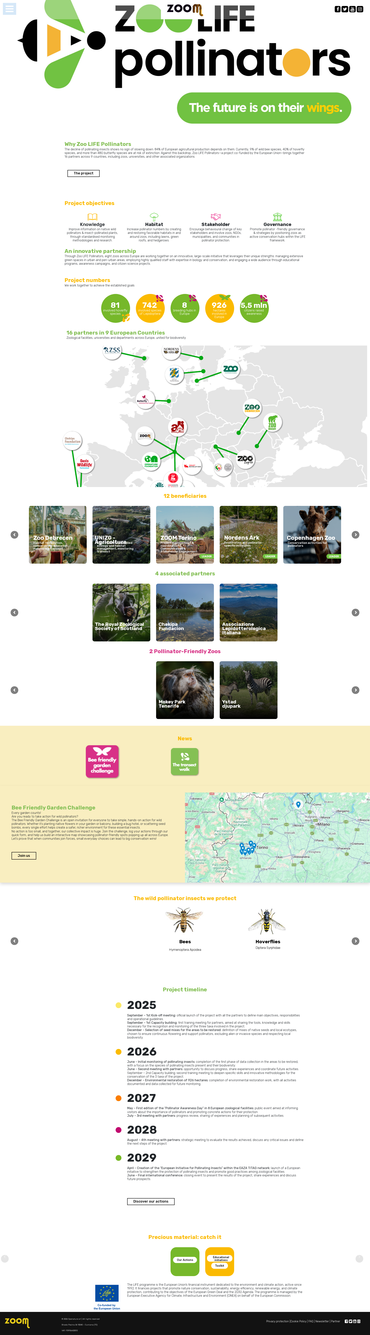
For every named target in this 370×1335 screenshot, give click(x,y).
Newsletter (322, 1321)
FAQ (311, 1321)
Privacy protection (277, 1321)
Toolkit (219, 1265)
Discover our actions (150, 1201)
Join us (24, 856)
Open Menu (9, 9)
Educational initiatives (221, 1258)
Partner (335, 1321)
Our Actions (185, 1260)
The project (83, 173)
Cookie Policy (298, 1321)
